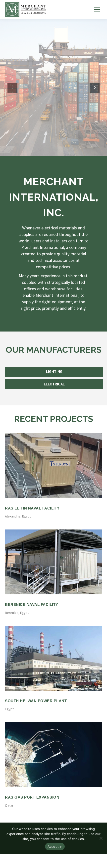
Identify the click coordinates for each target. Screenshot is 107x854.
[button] (100, 838)
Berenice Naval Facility (31, 604)
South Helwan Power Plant (36, 701)
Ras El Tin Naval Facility (32, 508)
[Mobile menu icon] (97, 9)
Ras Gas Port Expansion (32, 797)
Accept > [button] (55, 847)
